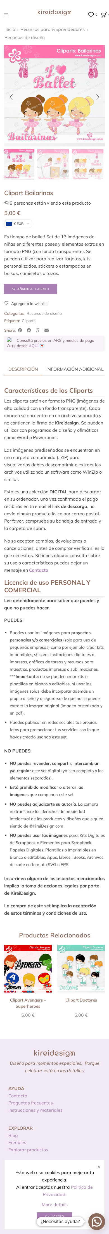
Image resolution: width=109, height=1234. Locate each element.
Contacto (17, 1096)
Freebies (17, 1142)
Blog (13, 1135)
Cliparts (28, 320)
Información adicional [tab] (75, 369)
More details (55, 1204)
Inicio (9, 29)
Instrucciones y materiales (35, 1110)
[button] (11, 97)
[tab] (23, 369)
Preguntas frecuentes (30, 1103)
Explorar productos (28, 1149)
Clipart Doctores (81, 1000)
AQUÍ (34, 345)
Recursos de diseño (24, 37)
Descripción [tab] (23, 369)
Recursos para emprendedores (52, 29)
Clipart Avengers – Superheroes (28, 1003)
